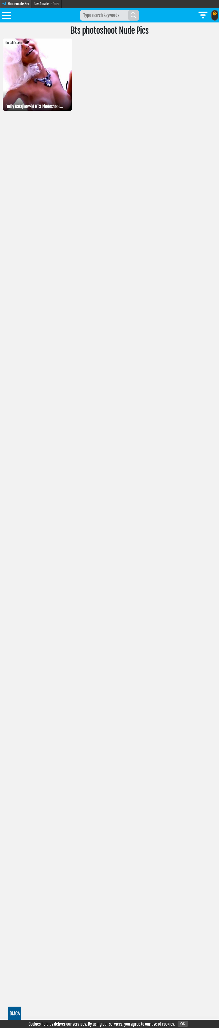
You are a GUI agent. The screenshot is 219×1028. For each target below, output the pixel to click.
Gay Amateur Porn (47, 4)
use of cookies (162, 1024)
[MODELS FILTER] (203, 15)
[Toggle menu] (6, 16)
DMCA (15, 1013)
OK (182, 1024)
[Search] (133, 15)
